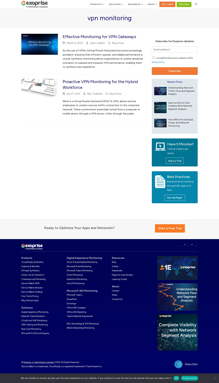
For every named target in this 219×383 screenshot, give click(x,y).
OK (176, 378)
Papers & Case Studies (122, 275)
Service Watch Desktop (31, 292)
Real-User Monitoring (31, 329)
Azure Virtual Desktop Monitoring (82, 262)
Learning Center (119, 279)
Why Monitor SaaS (29, 300)
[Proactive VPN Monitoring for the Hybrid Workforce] (39, 87)
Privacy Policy (191, 364)
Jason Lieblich (97, 43)
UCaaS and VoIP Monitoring (34, 320)
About (115, 286)
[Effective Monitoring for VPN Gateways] (39, 44)
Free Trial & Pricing (30, 296)
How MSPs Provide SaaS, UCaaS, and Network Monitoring (181, 122)
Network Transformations (33, 316)
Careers (115, 291)
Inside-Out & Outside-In (32, 275)
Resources (118, 257)
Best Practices (178, 177)
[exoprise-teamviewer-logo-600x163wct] (32, 246)
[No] (215, 378)
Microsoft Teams (74, 295)
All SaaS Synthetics (30, 270)
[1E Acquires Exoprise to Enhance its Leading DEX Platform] (177, 267)
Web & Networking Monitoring (80, 328)
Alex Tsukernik (94, 93)
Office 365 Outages (76, 307)
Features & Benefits (30, 266)
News (114, 295)
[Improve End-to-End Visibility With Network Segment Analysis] (160, 107)
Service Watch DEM (30, 283)
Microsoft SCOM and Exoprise (35, 333)
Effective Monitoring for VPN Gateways (99, 36)
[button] (196, 4)
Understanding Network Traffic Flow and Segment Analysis (181, 90)
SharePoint (72, 299)
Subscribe (175, 71)
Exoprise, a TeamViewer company (39, 362)
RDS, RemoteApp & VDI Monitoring (83, 324)
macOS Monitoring (75, 283)
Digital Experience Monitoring (34, 312)
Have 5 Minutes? (180, 144)
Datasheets (117, 270)
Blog (114, 262)
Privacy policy (190, 378)
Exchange (71, 303)
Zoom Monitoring (75, 275)
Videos (115, 266)
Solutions (27, 307)
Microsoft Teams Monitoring (80, 270)
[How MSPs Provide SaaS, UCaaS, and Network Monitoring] (160, 122)
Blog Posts (118, 43)
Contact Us (117, 299)
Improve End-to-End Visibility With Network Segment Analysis (180, 105)
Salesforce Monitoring (77, 279)
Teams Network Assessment (80, 316)
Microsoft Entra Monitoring (79, 266)
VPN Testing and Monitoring (34, 324)
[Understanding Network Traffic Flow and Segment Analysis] (160, 90)
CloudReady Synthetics (32, 262)
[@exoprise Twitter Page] (188, 245)
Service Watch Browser (31, 287)
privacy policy (158, 62)
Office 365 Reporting (76, 312)
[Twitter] (195, 245)
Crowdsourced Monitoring (33, 279)
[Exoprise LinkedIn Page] (181, 245)
